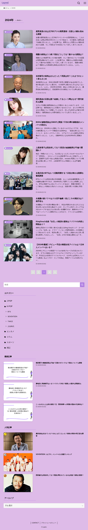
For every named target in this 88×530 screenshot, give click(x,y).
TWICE (10, 321)
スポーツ (10, 342)
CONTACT (35, 523)
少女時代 (11, 326)
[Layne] (5, 3)
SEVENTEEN (12, 316)
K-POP (9, 306)
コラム (9, 337)
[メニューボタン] (85, 3)
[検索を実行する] (82, 284)
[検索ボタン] (79, 3)
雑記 (8, 348)
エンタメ (10, 331)
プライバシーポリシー (48, 523)
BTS (9, 312)
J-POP (9, 301)
